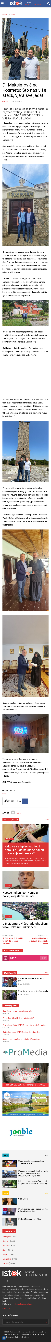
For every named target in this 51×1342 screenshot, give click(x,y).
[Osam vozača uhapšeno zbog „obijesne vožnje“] (9, 1163)
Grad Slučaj (23, 1199)
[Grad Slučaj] (9, 1201)
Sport (4, 1250)
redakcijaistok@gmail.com (22, 1304)
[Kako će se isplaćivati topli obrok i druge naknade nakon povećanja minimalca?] (25, 833)
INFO (5, 1156)
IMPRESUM (6, 1309)
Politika (5, 1245)
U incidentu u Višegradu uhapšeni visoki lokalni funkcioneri (25, 925)
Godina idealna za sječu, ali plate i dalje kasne (39, 941)
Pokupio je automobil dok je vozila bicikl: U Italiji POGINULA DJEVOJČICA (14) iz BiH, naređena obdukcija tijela (33, 1174)
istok (6, 101)
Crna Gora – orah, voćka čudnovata (33, 991)
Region (5, 793)
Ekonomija (9, 839)
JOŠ (46, 819)
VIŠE (46, 972)
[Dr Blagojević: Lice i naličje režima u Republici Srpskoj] (9, 1211)
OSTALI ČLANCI (10, 820)
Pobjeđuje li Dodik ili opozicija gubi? (18, 1018)
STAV (5, 1193)
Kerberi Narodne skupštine (29, 1219)
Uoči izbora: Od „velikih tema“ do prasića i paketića (13, 941)
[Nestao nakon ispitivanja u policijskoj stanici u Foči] (25, 880)
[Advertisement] (25, 377)
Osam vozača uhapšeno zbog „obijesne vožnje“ (31, 1162)
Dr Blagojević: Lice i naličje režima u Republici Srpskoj (33, 1210)
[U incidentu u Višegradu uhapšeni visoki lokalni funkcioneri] (25, 911)
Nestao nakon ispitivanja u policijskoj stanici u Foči (20, 894)
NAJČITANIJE (9, 973)
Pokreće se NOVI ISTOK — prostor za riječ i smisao (24, 1025)
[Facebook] (25, 801)
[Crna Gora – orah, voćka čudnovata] (9, 995)
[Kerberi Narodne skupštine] (9, 1222)
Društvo (8, 885)
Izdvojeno (6, 1237)
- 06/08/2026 (26, 984)
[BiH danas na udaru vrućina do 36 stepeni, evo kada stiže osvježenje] (9, 1184)
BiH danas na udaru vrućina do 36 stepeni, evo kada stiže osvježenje (33, 1182)
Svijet (4, 1254)
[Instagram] (7, 1281)
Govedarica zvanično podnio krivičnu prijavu (21, 1039)
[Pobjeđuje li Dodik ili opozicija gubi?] (9, 982)
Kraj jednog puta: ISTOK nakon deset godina (21, 1032)
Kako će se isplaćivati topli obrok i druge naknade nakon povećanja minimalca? (24, 850)
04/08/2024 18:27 (16, 101)
